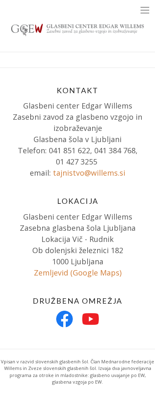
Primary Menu (145, 10)
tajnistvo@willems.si (89, 173)
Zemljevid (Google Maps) (78, 273)
